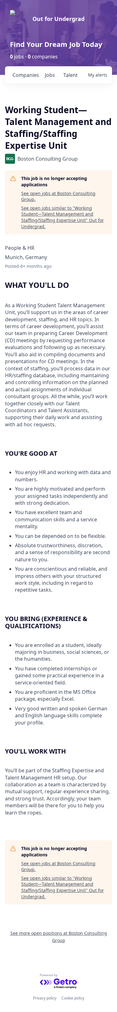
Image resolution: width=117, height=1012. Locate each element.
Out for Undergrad (58, 19)
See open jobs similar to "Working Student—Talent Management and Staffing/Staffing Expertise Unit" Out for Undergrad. (62, 217)
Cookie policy (72, 998)
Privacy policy (44, 998)
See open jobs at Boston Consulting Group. (58, 196)
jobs (50, 75)
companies (25, 75)
